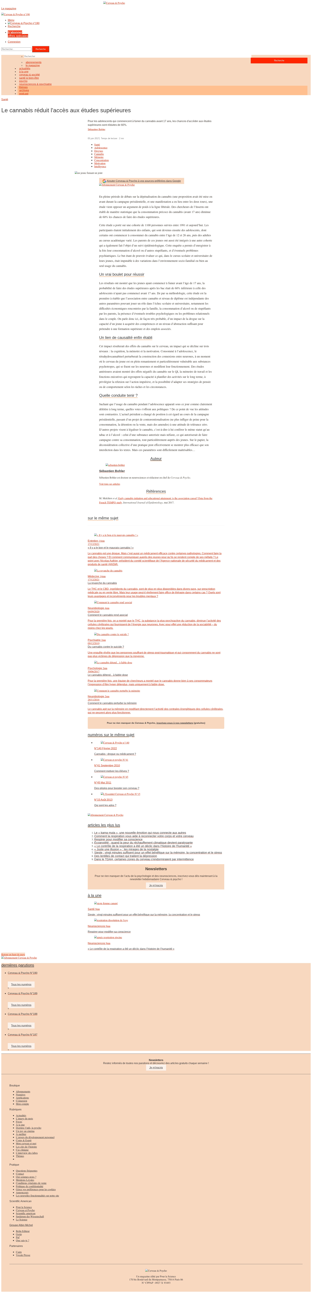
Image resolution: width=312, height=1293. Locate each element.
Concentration (101, 160)
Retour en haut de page (13, 954)
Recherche (14, 26)
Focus (19, 1121)
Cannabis (99, 154)
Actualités (21, 1115)
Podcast (23, 93)
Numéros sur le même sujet (111, 735)
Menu (11, 20)
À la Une (94, 895)
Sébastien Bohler (96, 129)
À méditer (21, 1134)
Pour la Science (24, 1207)
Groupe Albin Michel (21, 1225)
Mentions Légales (25, 1180)
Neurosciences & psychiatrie (35, 84)
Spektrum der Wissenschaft (30, 1216)
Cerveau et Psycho (25, 1210)
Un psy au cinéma (25, 1131)
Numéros (20, 1094)
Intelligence (100, 166)
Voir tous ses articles (109, 484)
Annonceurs (22, 1192)
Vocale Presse (23, 1255)
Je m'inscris (156, 1067)
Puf (18, 1237)
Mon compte (22, 1103)
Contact (20, 1173)
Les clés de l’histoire (26, 1146)
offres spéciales (18, 33)
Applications (22, 1097)
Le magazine (33, 65)
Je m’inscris (156, 885)
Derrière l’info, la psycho (28, 1127)
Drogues (98, 151)
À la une (20, 1124)
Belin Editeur (23, 1231)
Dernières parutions (17, 965)
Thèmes (20, 1156)
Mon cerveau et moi (26, 1143)
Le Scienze (21, 1219)
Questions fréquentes (26, 1170)
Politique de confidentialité (29, 1186)
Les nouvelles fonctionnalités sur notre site (37, 1195)
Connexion (14, 41)
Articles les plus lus (104, 825)
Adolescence (100, 147)
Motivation (99, 163)
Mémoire (99, 157)
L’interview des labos (27, 1153)
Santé (4, 99)
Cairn (19, 1252)
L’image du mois (24, 1118)
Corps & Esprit (23, 1140)
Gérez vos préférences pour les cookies (36, 1189)
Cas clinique (22, 1149)
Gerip (19, 1234)
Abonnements (23, 1091)
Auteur (156, 459)
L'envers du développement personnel (35, 1137)
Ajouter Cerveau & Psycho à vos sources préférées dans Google (144, 181)
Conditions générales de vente (31, 1183)
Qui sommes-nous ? (26, 1176)
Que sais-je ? (22, 1240)
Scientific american (25, 1213)
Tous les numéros (21, 984)
